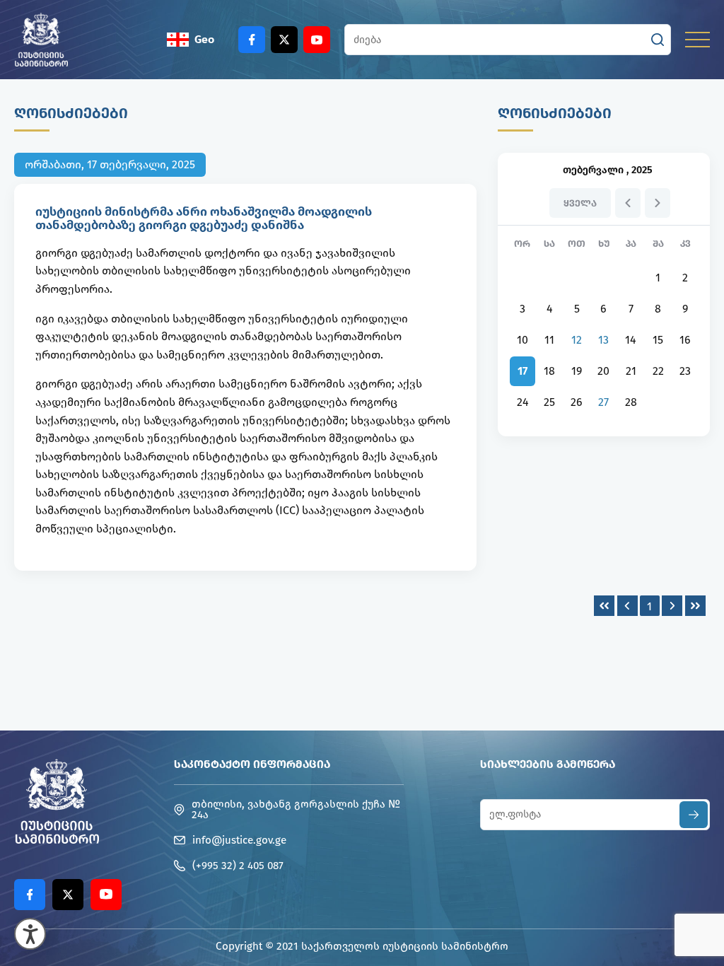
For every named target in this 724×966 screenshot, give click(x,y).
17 (522, 371)
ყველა (580, 203)
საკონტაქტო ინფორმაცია (252, 764)
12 (576, 340)
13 (603, 340)
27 (603, 402)
